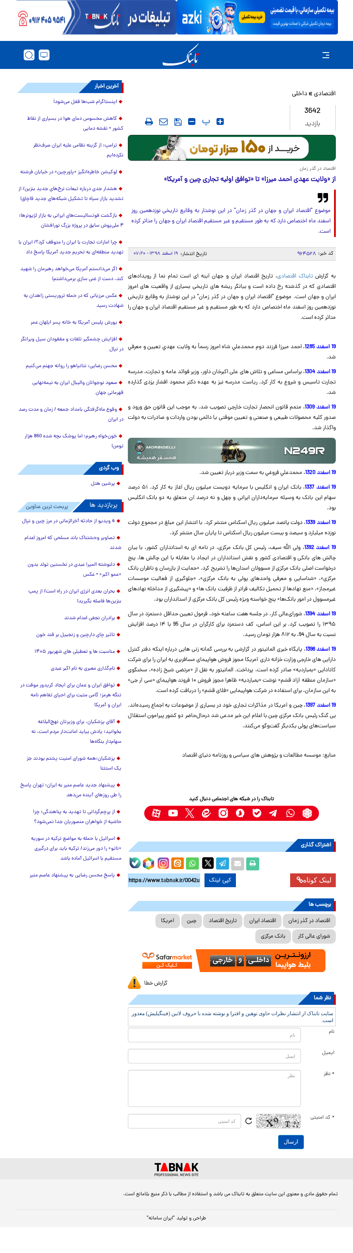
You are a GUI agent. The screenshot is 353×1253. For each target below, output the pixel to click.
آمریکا (167, 921)
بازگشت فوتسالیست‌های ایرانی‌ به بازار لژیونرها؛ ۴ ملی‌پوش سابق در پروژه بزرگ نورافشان (71, 221)
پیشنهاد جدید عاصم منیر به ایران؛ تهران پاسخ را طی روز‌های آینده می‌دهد (70, 790)
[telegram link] (273, 813)
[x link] (189, 813)
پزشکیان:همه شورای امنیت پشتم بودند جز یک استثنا (74, 764)
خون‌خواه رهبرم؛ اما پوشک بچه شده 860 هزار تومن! (74, 441)
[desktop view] (44, 55)
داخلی (299, 94)
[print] (149, 121)
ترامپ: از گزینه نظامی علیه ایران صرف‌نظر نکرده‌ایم (78, 150)
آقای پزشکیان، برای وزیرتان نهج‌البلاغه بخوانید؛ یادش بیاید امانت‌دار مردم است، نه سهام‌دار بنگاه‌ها (76, 732)
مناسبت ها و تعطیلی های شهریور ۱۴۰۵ (74, 652)
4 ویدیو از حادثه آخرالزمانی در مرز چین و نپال (68, 521)
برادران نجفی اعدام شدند (89, 618)
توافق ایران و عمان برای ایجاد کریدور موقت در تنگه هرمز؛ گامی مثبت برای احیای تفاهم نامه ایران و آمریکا (70, 695)
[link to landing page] (180, 55)
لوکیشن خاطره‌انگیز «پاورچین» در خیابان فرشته (68, 172)
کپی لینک (220, 880)
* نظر (329, 1074)
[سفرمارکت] (231, 960)
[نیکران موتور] (232, 451)
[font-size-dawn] (192, 121)
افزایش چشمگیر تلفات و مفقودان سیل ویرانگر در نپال (72, 344)
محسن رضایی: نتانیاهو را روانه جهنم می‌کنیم (71, 366)
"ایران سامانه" (161, 1218)
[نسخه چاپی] (252, 863)
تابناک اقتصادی (295, 276)
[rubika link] (307, 813)
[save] (178, 122)
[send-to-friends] (163, 121)
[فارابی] (232, 148)
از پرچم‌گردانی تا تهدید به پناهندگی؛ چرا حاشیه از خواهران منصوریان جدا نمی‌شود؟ (77, 817)
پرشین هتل (103, 484)
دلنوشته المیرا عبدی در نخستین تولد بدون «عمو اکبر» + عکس (74, 570)
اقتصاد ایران (262, 921)
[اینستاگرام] (162, 862)
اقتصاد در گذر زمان (309, 921)
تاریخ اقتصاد (223, 921)
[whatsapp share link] (192, 863)
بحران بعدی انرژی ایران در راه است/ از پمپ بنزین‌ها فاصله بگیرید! (74, 596)
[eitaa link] (206, 813)
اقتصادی (325, 94)
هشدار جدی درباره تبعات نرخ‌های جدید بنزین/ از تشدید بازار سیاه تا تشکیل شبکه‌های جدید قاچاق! (71, 194)
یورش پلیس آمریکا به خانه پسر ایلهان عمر (74, 323)
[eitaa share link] (177, 863)
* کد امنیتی (322, 1118)
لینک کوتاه (317, 880)
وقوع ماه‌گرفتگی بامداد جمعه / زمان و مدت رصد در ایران (71, 415)
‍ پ (205, 121)
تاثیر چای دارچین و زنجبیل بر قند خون (75, 635)
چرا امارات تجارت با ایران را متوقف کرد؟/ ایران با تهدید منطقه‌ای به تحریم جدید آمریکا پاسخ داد (71, 247)
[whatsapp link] (290, 813)
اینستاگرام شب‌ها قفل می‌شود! (85, 102)
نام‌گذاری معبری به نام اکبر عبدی (83, 669)
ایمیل (328, 1053)
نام (331, 1032)
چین (191, 921)
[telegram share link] (222, 863)
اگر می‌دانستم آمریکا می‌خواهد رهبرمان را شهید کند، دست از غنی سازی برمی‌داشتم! (72, 274)
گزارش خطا (155, 983)
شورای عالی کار (314, 936)
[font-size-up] (220, 121)
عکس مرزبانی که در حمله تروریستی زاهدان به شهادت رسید (74, 301)
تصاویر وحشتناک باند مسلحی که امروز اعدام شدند (73, 543)
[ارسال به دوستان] (237, 863)
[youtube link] (172, 813)
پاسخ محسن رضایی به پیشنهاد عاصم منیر (72, 875)
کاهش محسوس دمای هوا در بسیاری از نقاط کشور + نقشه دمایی (75, 124)
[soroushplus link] (240, 813)
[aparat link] (156, 813)
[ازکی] (257, 17)
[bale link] (256, 813)
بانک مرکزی (273, 936)
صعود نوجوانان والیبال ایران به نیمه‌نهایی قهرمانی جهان (78, 388)
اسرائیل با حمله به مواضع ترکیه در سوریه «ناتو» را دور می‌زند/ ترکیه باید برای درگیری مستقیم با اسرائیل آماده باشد (76, 849)
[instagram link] (223, 813)
